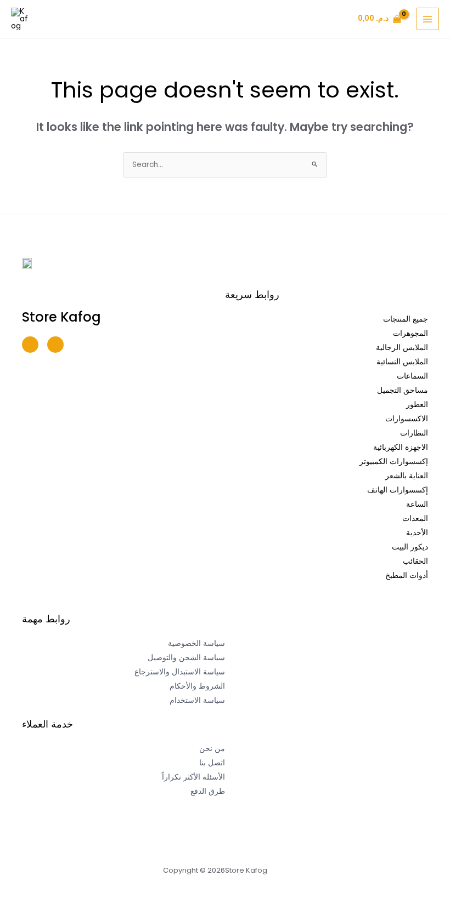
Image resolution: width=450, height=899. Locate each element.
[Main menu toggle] (428, 19)
